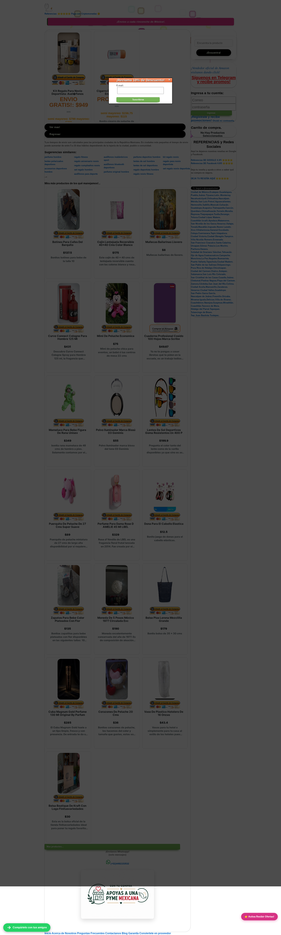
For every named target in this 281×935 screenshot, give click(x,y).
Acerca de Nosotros (64, 933)
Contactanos (113, 933)
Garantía (133, 933)
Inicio (48, 933)
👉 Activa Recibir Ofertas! (259, 916)
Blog (125, 933)
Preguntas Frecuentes (91, 933)
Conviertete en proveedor (155, 933)
